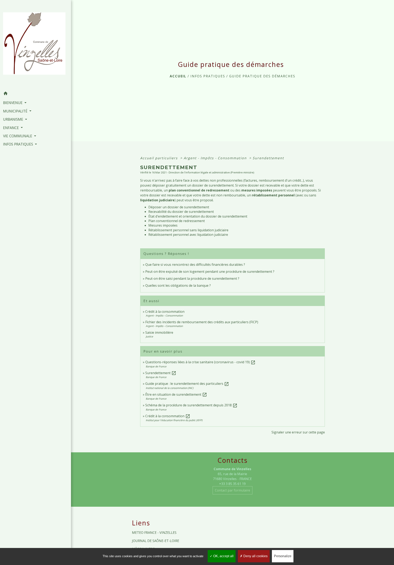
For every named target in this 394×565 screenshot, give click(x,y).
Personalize (282, 556)
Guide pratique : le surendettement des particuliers (187, 383)
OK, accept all (223, 556)
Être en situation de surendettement (176, 394)
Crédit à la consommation (164, 311)
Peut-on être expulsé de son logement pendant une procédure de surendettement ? (209, 271)
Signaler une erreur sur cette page (298, 432)
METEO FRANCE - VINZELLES (154, 532)
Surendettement (268, 158)
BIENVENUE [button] (13, 102)
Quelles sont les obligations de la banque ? (178, 285)
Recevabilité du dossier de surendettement (181, 211)
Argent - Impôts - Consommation (216, 158)
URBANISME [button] (13, 119)
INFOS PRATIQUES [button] (18, 144)
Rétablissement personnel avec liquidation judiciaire (188, 234)
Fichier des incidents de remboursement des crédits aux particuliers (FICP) (201, 322)
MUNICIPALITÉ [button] (16, 111)
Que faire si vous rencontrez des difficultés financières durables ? (195, 264)
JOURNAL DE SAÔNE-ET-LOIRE (155, 541)
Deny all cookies (255, 556)
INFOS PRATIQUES (207, 76)
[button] (35, 94)
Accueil (178, 76)
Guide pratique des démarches (262, 76)
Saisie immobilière (159, 332)
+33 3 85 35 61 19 (232, 483)
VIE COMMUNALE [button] (18, 135)
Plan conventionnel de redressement (176, 221)
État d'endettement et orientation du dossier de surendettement (197, 216)
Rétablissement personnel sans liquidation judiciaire (188, 230)
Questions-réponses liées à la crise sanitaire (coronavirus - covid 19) (200, 362)
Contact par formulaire (232, 490)
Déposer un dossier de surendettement (178, 207)
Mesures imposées (163, 225)
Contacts (232, 460)
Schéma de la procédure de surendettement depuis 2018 (191, 405)
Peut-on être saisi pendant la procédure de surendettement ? (192, 278)
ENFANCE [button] (11, 127)
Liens (141, 523)
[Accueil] (35, 44)
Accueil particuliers (159, 158)
